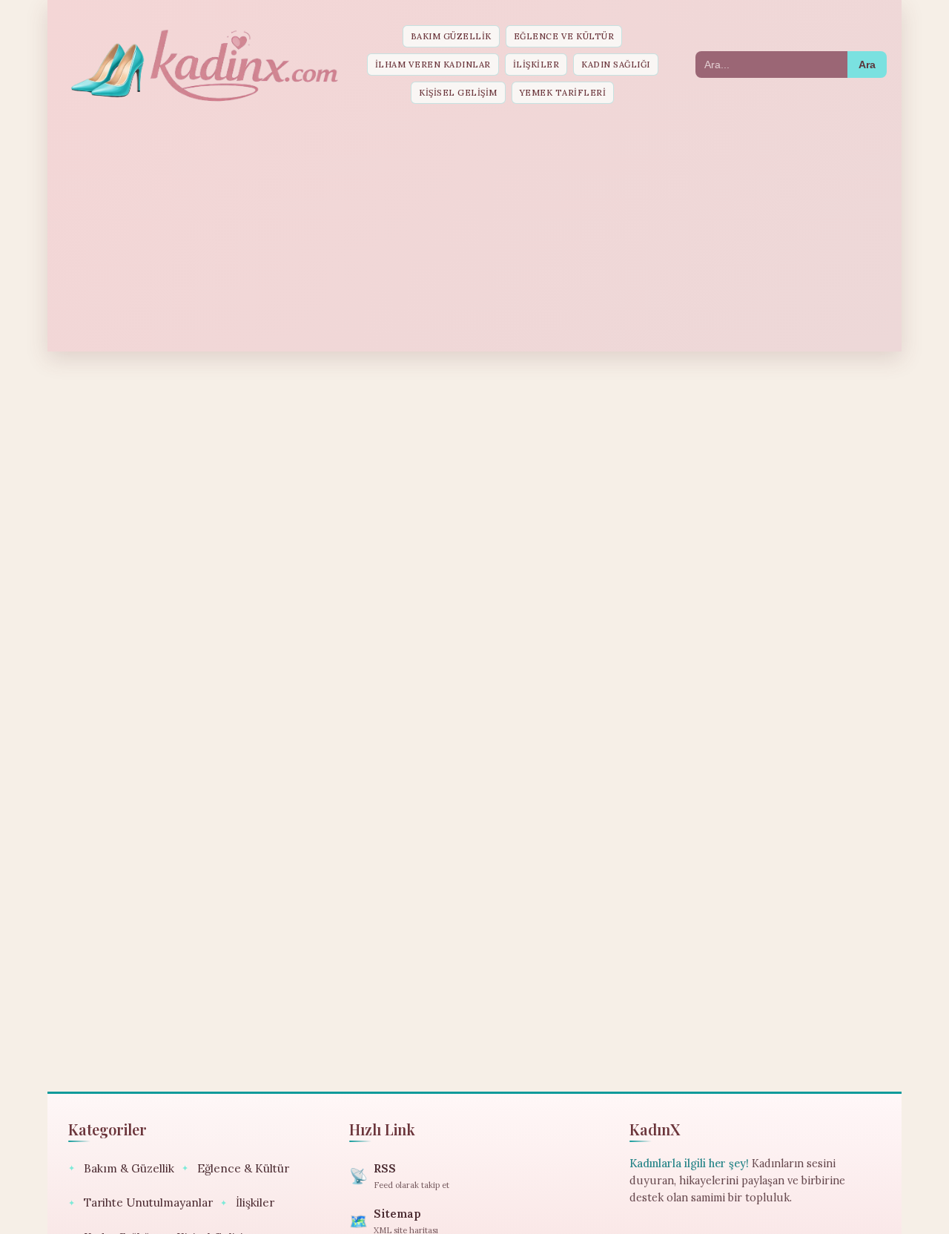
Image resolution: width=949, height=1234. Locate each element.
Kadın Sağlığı (615, 64)
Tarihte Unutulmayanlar (140, 1202)
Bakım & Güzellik (121, 1168)
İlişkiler (536, 64)
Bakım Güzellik (451, 36)
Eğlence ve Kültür (564, 36)
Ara (867, 64)
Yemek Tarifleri (563, 93)
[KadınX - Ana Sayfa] (203, 64)
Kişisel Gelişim (458, 93)
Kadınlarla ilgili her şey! (689, 1163)
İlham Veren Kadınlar (433, 64)
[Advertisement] (474, 229)
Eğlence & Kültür (235, 1168)
